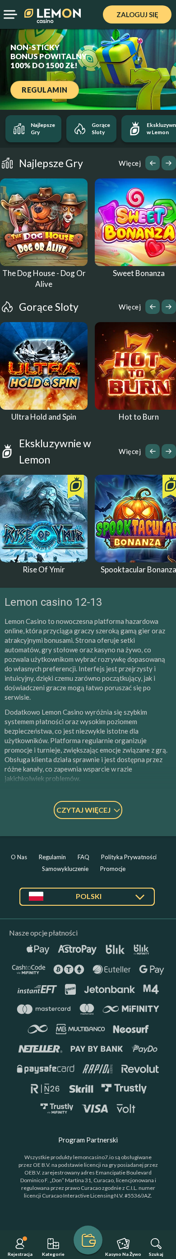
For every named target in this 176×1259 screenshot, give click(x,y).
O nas (19, 857)
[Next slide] (169, 163)
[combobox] (87, 900)
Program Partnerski (88, 1140)
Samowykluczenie (65, 868)
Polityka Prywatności (129, 857)
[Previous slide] (152, 163)
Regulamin (52, 857)
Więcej (130, 163)
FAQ (83, 857)
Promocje (112, 868)
